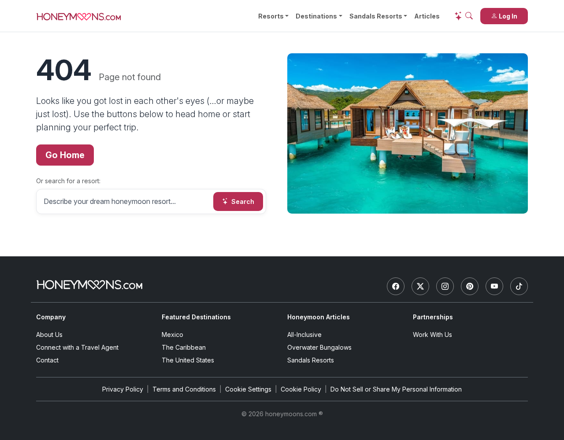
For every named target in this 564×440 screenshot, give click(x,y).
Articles (427, 16)
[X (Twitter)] (420, 286)
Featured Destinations (196, 317)
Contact (47, 360)
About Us (49, 334)
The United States (188, 360)
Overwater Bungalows (319, 347)
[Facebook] (395, 286)
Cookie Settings (248, 389)
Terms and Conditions (184, 389)
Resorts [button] (271, 16)
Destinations (316, 16)
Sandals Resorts (375, 16)
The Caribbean (184, 347)
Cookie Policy (301, 389)
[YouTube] (494, 286)
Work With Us (432, 334)
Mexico (172, 334)
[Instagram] (445, 286)
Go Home (65, 155)
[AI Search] (463, 16)
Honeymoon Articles (318, 317)
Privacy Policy (122, 389)
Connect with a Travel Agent (77, 347)
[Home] (89, 284)
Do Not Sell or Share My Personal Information (396, 389)
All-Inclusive (304, 334)
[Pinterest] (470, 286)
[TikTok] (519, 286)
